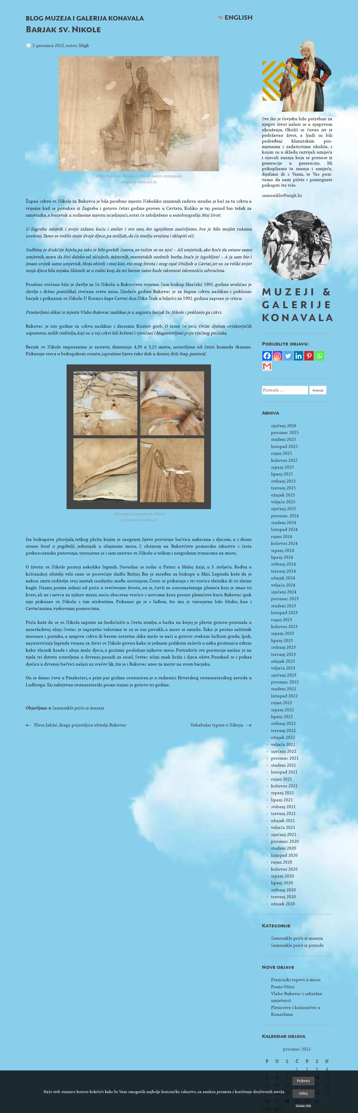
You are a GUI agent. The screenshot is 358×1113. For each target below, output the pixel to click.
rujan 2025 (281, 453)
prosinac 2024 (285, 516)
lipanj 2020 (282, 883)
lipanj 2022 (282, 716)
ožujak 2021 (283, 820)
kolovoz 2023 (284, 626)
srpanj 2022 (282, 710)
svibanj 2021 (283, 806)
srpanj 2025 (282, 467)
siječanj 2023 (283, 675)
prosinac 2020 (285, 841)
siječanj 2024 (283, 592)
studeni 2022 (283, 689)
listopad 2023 (284, 612)
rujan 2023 (281, 620)
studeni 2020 (283, 848)
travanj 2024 (283, 571)
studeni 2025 (283, 439)
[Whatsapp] (319, 355)
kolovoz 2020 (284, 869)
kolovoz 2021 (284, 786)
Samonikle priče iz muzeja (78, 708)
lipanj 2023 (282, 640)
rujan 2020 (281, 862)
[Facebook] (267, 355)
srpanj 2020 (282, 876)
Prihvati (303, 1081)
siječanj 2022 (283, 751)
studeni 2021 (283, 765)
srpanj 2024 (282, 550)
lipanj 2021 (282, 800)
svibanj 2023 (283, 647)
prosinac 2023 (285, 599)
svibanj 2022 (283, 723)
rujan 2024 (281, 536)
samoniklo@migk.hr (282, 195)
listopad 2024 (284, 529)
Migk (84, 45)
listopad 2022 (284, 696)
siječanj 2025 (283, 508)
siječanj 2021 (283, 834)
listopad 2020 (284, 855)
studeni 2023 (283, 606)
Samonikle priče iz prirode (297, 945)
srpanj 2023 (282, 633)
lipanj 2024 (282, 557)
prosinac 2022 (285, 682)
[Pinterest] (309, 355)
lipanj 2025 (282, 474)
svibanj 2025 (283, 481)
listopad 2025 (284, 446)
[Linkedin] (298, 355)
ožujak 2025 (283, 495)
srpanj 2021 (282, 793)
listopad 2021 (284, 772)
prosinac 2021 (285, 758)
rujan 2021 (281, 779)
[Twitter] (288, 355)
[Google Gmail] (267, 366)
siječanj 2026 (283, 426)
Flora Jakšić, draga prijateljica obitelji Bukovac (80, 725)
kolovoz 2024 (284, 543)
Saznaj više (303, 1105)
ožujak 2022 (283, 737)
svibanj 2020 (283, 890)
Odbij (303, 1093)
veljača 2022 (283, 744)
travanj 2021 (283, 813)
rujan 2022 (281, 703)
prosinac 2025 (285, 432)
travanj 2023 (283, 654)
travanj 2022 (283, 730)
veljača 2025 (283, 502)
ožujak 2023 (283, 661)
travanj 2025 (283, 488)
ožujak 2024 (283, 578)
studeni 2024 (283, 522)
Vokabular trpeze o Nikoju (216, 725)
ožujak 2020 (283, 904)
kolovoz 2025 (284, 460)
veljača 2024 (283, 585)
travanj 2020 (283, 897)
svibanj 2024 (283, 564)
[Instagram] (277, 355)
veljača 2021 (283, 827)
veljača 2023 (283, 668)
